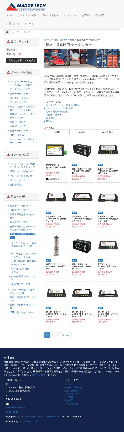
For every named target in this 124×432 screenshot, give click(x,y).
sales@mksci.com (15, 407)
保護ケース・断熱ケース (22, 171)
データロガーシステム (21, 89)
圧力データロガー (19, 102)
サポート (29, 23)
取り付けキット (18, 180)
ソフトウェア (70, 15)
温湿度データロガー (20, 98)
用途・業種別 (49, 15)
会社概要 (99, 15)
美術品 (49, 121)
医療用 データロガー (20, 210)
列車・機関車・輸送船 (57, 111)
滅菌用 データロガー (20, 205)
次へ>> (65, 335)
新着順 (82, 132)
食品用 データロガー (20, 222)
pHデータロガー (18, 135)
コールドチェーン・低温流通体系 (63, 105)
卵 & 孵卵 (50, 118)
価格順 (56, 132)
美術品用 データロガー (23, 284)
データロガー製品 (27, 15)
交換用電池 (15, 184)
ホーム (9, 15)
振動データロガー (19, 122)
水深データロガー (19, 126)
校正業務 (86, 15)
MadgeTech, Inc (32, 416)
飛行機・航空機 (54, 114)
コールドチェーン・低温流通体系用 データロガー (23, 246)
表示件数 (107, 132)
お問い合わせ (13, 23)
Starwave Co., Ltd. (29, 421)
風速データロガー (19, 130)
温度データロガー (19, 93)
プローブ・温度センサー (22, 175)
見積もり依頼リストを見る (22, 60)
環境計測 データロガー (21, 312)
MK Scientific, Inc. (52, 416)
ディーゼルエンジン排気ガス (60, 108)
